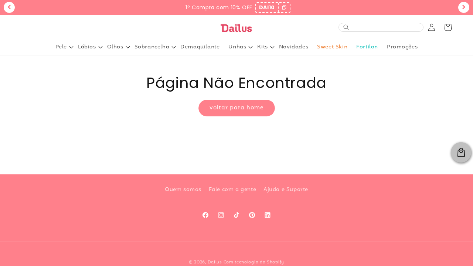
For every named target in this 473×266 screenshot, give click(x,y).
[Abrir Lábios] (100, 47)
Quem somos (183, 189)
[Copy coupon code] (284, 7)
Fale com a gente (232, 189)
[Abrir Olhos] (128, 47)
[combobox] (385, 27)
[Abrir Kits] (272, 47)
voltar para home (237, 107)
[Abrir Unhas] (250, 47)
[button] (448, 27)
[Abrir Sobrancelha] (173, 47)
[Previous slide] (9, 7)
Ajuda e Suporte (285, 189)
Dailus (215, 262)
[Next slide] (463, 7)
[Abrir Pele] (71, 47)
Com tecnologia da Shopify (254, 262)
